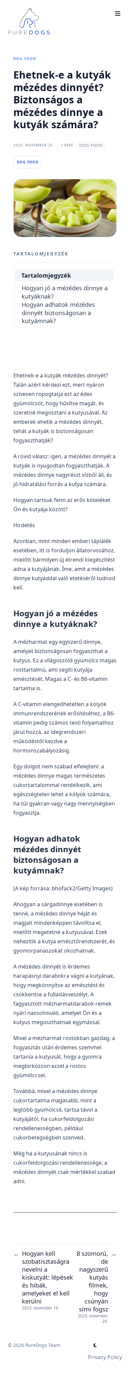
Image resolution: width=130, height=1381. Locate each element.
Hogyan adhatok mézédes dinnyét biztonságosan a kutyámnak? (58, 313)
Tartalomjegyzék (46, 275)
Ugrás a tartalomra (40, 6)
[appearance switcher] (95, 1345)
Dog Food (24, 58)
